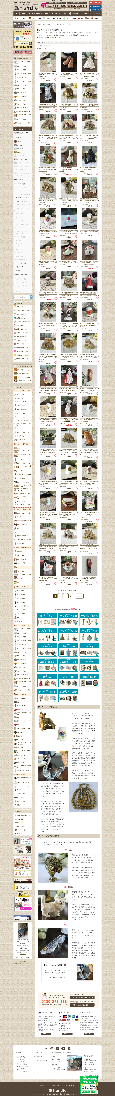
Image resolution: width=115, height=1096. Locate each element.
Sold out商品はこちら (18, 963)
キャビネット (23, 1061)
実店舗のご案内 (88, 1056)
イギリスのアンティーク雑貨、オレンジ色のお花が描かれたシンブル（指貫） (68, 483)
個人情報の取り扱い (70, 1085)
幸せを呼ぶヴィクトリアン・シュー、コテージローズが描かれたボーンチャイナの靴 (68, 169)
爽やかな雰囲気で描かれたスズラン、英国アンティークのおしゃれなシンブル (48, 75)
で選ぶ (22, 321)
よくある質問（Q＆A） (41, 1060)
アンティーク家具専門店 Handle (61, 1052)
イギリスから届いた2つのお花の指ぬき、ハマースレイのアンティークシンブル (89, 419)
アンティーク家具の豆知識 (19, 962)
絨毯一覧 (18, 567)
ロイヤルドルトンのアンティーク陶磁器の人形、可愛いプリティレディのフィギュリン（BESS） (68, 388)
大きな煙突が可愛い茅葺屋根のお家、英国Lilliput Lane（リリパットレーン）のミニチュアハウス (68, 451)
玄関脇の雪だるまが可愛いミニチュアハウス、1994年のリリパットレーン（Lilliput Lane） (48, 546)
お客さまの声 (38, 1056)
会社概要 (75, 13)
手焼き (23, 370)
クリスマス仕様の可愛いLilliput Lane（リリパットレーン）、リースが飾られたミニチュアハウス (89, 137)
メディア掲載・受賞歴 (59, 1069)
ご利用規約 (42, 1085)
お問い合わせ (97, 13)
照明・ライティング (22, 1066)
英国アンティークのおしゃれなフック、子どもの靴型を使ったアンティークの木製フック (89, 388)
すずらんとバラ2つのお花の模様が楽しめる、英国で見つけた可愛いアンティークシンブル (48, 419)
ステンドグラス (21, 1063)
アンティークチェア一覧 (22, 390)
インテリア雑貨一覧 (21, 694)
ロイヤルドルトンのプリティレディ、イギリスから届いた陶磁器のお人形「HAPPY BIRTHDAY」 (48, 388)
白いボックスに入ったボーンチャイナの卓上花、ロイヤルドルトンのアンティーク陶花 (68, 514)
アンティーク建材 (22, 1071)
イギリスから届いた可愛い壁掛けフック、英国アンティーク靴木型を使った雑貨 (89, 579)
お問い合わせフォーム (92, 1075)
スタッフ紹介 (56, 1068)
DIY (18, 1070)
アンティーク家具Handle (43, 24)
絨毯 (88, 18)
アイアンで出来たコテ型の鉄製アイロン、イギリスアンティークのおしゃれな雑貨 (89, 169)
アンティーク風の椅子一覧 (23, 547)
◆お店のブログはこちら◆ (22, 957)
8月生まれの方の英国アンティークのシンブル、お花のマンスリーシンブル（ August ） (48, 294)
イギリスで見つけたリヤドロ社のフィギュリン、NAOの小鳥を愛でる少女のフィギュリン (68, 419)
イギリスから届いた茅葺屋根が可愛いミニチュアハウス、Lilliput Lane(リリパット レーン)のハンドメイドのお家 (48, 356)
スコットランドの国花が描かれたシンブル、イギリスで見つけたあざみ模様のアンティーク (48, 514)
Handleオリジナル (24, 380)
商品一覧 (19, 387)
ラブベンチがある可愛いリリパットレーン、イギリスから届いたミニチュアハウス (68, 106)
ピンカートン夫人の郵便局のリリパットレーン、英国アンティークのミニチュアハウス (68, 294)
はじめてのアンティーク (53, 13)
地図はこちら (23, 954)
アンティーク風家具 (71, 18)
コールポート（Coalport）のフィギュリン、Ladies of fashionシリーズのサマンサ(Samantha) (89, 75)
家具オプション (20, 812)
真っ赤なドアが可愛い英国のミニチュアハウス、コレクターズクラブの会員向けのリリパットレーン (89, 356)
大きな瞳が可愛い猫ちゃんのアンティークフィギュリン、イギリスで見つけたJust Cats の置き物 (48, 106)
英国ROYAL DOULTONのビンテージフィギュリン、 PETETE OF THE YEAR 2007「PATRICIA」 (89, 294)
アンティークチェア (22, 18)
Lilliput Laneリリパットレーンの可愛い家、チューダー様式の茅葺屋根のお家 (89, 106)
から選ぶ (21, 307)
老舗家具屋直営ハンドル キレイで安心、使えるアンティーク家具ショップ (26, 6)
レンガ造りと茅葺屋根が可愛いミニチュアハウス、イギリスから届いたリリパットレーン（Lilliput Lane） (48, 137)
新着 (23, 13)
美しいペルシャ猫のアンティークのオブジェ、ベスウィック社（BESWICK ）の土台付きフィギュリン (89, 451)
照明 (60, 18)
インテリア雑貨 (21, 1068)
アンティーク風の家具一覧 (23, 509)
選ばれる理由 (56, 1059)
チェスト (22, 1059)
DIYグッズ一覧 (20, 774)
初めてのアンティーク (59, 1061)
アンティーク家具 (36, 18)
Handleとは (56, 1057)
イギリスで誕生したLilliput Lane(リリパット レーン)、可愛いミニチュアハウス (48, 200)
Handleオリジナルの (23, 377)
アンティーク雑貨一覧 (22, 625)
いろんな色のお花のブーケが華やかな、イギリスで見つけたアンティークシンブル (48, 231)
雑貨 (82, 18)
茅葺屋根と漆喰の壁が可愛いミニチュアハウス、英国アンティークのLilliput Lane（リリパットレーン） (68, 137)
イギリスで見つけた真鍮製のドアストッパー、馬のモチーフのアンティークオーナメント (48, 451)
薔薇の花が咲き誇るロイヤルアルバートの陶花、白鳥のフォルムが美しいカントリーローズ (89, 263)
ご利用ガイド (86, 13)
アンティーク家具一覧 (22, 444)
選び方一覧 (19, 303)
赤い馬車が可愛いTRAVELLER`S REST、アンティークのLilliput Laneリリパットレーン (47, 169)
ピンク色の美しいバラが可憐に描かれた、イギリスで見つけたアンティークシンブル (89, 483)
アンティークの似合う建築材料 (24, 366)
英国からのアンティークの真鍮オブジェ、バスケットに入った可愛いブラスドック (68, 356)
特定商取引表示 (55, 1085)
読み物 (66, 13)
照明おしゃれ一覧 (20, 586)
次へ (46, 48)
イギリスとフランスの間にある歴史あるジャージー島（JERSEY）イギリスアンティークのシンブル (68, 231)
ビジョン (55, 1056)
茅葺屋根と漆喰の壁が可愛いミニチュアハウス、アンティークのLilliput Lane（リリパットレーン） (89, 546)
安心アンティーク (35, 13)
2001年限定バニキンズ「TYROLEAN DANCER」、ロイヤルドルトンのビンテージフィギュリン (68, 325)
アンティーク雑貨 (50, 18)
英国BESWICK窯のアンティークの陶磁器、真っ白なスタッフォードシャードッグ (89, 200)
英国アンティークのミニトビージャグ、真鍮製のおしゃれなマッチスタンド (68, 200)
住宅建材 (96, 18)
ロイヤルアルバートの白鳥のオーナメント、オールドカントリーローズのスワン (48, 579)
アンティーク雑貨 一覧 (22, 58)
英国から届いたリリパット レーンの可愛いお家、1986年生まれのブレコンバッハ (68, 546)
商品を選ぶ (19, 1052)
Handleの (22, 373)
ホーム (16, 13)
